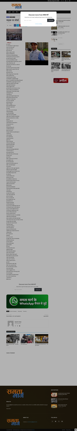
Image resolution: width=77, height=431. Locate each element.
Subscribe (51, 20)
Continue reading (38, 23)
